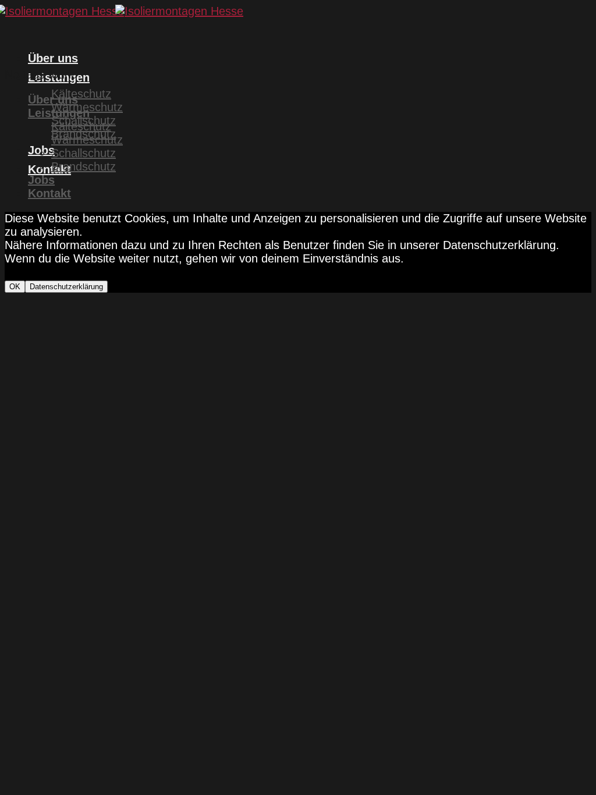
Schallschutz (83, 153)
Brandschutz (83, 166)
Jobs (41, 179)
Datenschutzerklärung (66, 286)
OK (14, 286)
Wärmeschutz (87, 139)
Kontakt (49, 169)
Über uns (53, 58)
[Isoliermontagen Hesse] (124, 11)
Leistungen (59, 113)
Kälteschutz (81, 93)
